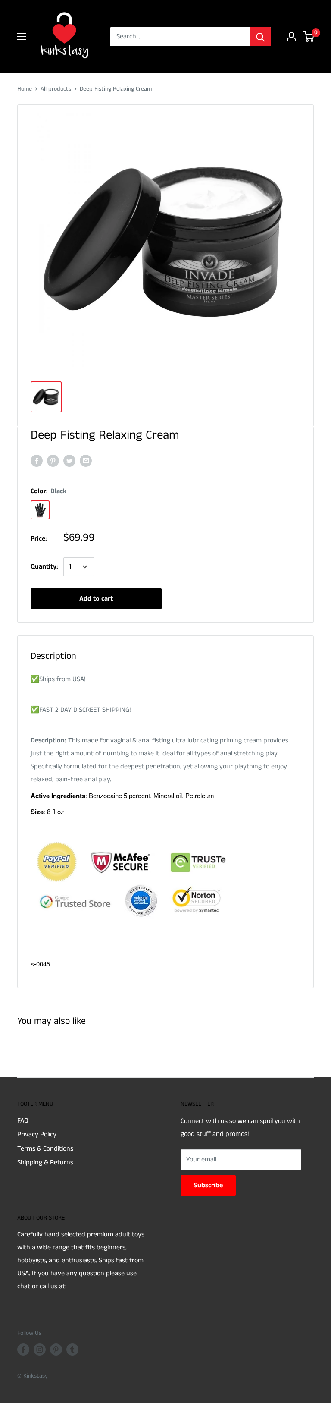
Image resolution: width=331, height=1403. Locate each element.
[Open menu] (21, 36)
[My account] (291, 36)
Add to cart (96, 599)
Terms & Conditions (45, 1149)
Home (24, 89)
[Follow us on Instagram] (40, 1349)
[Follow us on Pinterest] (56, 1349)
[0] (308, 36)
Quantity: (44, 567)
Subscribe (208, 1185)
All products (56, 89)
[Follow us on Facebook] (23, 1349)
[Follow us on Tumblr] (72, 1349)
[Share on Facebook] (37, 460)
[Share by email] (86, 460)
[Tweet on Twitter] (69, 460)
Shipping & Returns (45, 1162)
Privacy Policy (36, 1134)
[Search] (260, 36)
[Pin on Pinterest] (53, 460)
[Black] (40, 510)
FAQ (22, 1121)
